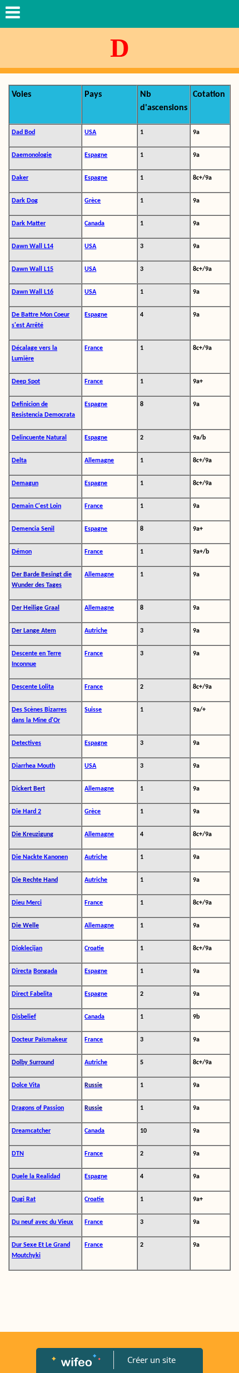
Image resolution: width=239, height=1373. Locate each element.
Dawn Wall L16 (32, 292)
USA (90, 132)
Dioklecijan (27, 948)
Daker (20, 178)
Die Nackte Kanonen (40, 857)
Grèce (92, 200)
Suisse (93, 710)
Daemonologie (32, 155)
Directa (22, 971)
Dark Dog (25, 200)
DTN (18, 1153)
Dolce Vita (26, 1085)
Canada (94, 223)
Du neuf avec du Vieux (42, 1222)
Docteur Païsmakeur (39, 1039)
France (93, 348)
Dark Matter (29, 223)
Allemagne (99, 460)
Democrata (59, 415)
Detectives (26, 743)
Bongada (45, 971)
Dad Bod (23, 132)
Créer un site (151, 1359)
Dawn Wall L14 (32, 246)
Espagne (95, 155)
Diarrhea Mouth (33, 766)
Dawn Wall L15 (32, 269)
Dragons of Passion (38, 1108)
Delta (19, 460)
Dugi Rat (24, 1199)
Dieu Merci (27, 903)
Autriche (95, 631)
